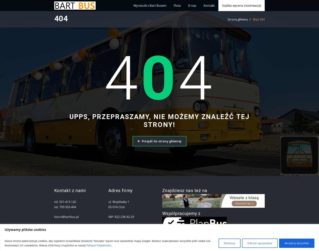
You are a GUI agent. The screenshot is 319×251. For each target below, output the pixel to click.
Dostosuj (229, 243)
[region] (159, 237)
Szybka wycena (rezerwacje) (241, 6)
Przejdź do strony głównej (161, 141)
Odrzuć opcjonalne (259, 243)
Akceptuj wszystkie (296, 243)
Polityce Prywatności (98, 245)
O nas (192, 6)
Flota (177, 6)
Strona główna (238, 19)
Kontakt (209, 6)
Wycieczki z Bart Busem (149, 6)
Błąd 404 (259, 19)
